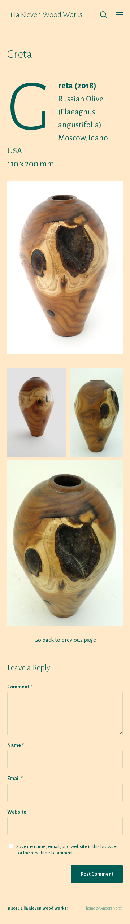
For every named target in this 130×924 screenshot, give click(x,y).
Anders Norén (111, 908)
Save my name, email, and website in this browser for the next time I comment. (67, 849)
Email (15, 778)
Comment (19, 686)
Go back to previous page (65, 640)
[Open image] (36, 412)
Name (15, 745)
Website (16, 812)
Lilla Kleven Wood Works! (45, 14)
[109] (65, 267)
